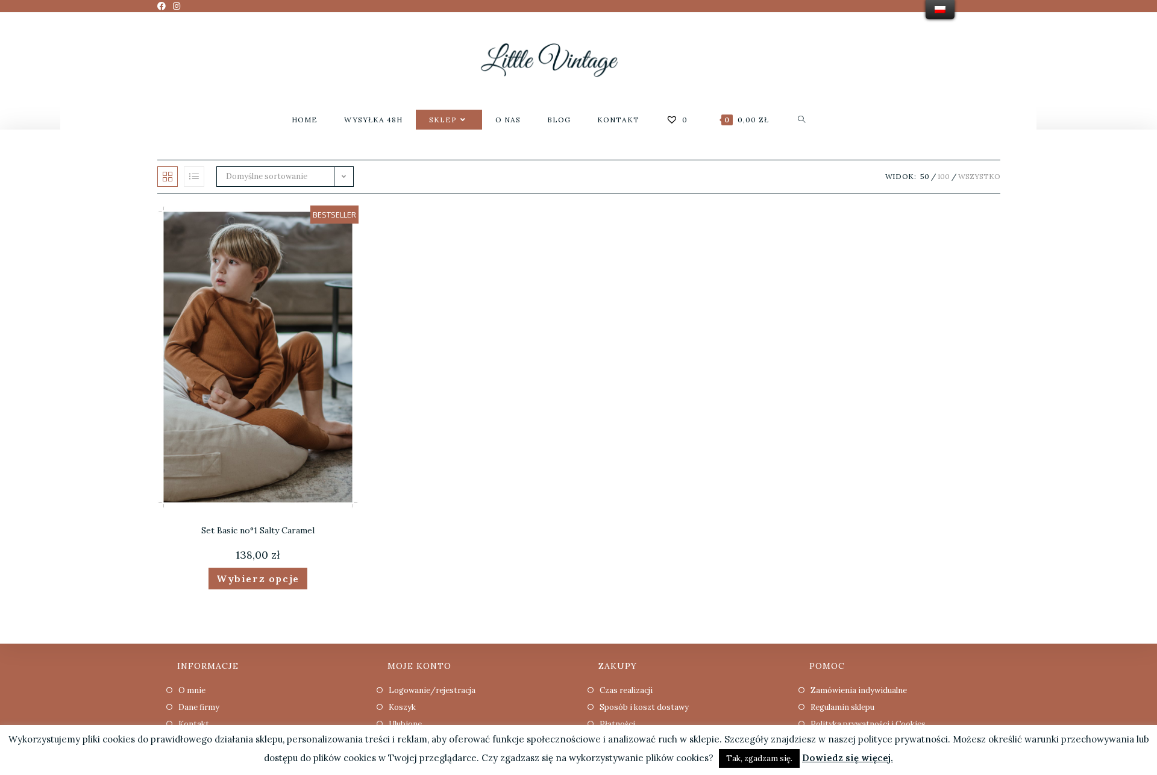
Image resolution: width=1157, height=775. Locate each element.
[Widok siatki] (167, 176)
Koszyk (402, 707)
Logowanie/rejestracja (432, 690)
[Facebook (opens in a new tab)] (163, 6)
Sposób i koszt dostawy (644, 707)
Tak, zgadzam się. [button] (759, 758)
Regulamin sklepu (842, 707)
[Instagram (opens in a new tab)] (176, 6)
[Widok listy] (194, 176)
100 (944, 176)
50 (924, 176)
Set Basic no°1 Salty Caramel (258, 530)
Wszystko (979, 176)
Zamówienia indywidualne (859, 690)
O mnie (191, 690)
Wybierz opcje (257, 579)
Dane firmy (198, 707)
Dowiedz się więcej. (847, 758)
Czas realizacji (626, 690)
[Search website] (802, 120)
